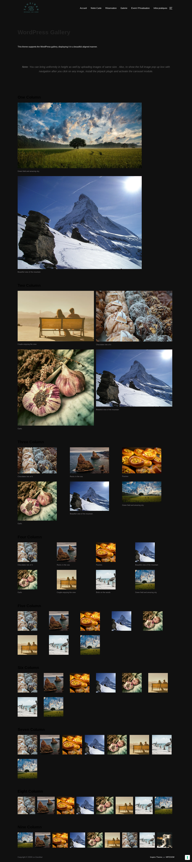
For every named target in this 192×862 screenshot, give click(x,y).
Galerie (124, 8)
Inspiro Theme (156, 857)
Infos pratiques (160, 8)
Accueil (83, 8)
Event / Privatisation (140, 8)
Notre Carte (96, 8)
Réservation (111, 8)
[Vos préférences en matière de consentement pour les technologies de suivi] (187, 857)
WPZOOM (170, 857)
